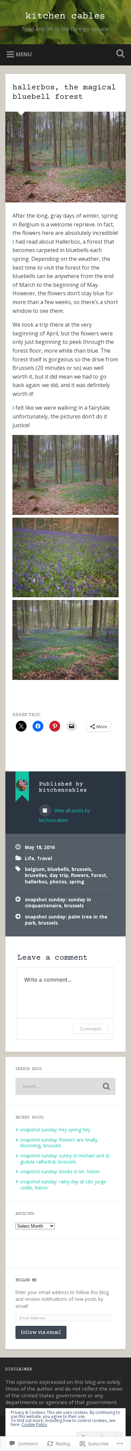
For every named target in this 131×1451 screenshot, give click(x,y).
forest (98, 875)
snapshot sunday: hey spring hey (55, 1129)
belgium (35, 869)
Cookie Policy (34, 1424)
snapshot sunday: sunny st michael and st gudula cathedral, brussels (64, 1158)
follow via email (41, 1332)
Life (29, 858)
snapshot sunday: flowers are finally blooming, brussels (58, 1143)
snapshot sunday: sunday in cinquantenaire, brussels (58, 902)
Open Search (119, 54)
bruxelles (36, 875)
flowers (79, 875)
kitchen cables (65, 16)
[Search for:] (65, 1086)
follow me (26, 1280)
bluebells (58, 869)
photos (58, 881)
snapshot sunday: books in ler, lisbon (60, 1171)
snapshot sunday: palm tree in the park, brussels (66, 919)
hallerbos (36, 881)
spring (76, 881)
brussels (81, 869)
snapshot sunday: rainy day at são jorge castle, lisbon (63, 1184)
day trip (58, 875)
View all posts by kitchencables (64, 815)
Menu (24, 54)
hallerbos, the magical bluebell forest (64, 92)
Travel (44, 858)
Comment (90, 1029)
